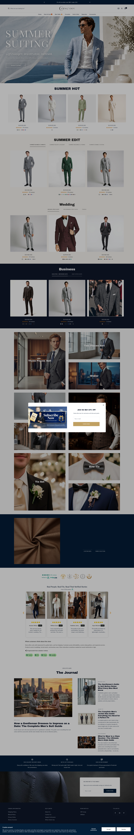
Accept (109, 829)
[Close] (103, 405)
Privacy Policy (73, 831)
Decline (124, 829)
